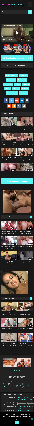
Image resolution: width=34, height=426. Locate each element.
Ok (17, 422)
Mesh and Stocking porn (24, 397)
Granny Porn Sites (16, 387)
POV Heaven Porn (22, 406)
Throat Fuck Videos (23, 381)
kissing (26, 88)
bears (18, 84)
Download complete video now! (18, 58)
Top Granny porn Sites (15, 384)
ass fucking (23, 80)
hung (16, 88)
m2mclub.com (13, 92)
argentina (11, 80)
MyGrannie (20, 410)
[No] (32, 419)
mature (24, 92)
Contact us (17, 370)
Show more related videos (17, 181)
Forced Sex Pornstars (10, 381)
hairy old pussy (12, 75)
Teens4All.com (21, 403)
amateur (24, 75)
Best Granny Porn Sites (23, 386)
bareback (8, 84)
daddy (27, 84)
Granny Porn (26, 384)
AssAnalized (20, 404)
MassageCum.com (26, 399)
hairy (8, 88)
